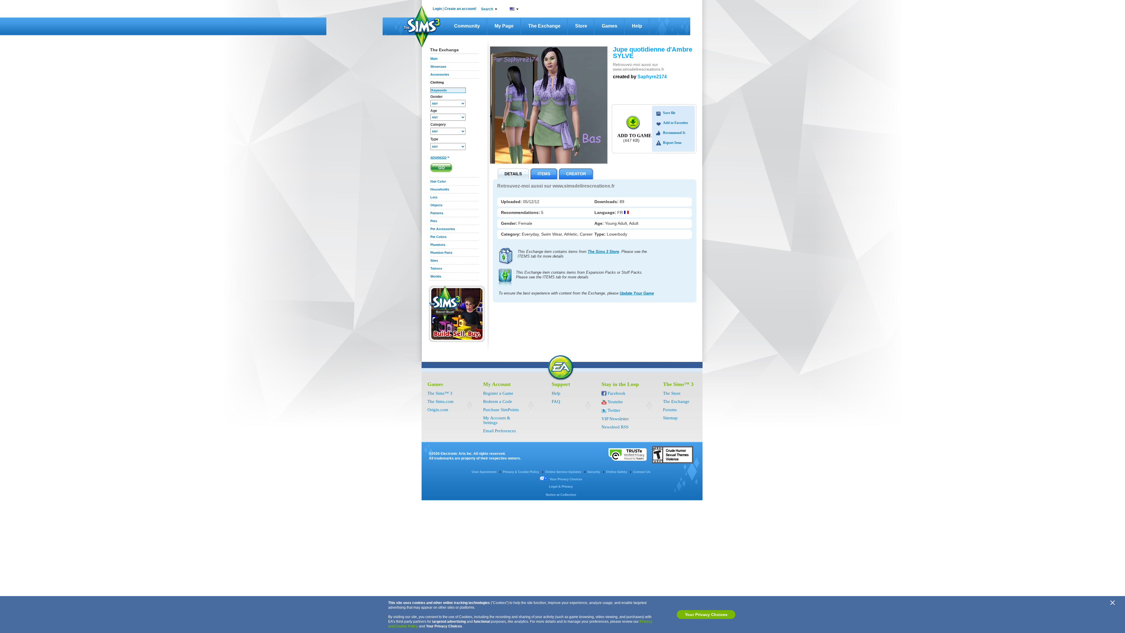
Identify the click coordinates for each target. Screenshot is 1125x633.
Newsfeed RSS (614, 427)
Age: (599, 223)
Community (467, 25)
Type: (600, 234)
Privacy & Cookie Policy (521, 472)
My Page (504, 25)
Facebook (616, 393)
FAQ (556, 401)
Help (637, 25)
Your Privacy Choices (706, 614)
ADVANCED (438, 157)
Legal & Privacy (561, 486)
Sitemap (670, 418)
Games (609, 25)
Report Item (672, 143)
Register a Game (498, 393)
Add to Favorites (675, 123)
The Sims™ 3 (439, 393)
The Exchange (544, 25)
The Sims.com (440, 401)
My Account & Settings (496, 420)
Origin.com (437, 409)
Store (581, 25)
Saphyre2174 (652, 76)
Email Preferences (499, 430)
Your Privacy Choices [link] (566, 479)
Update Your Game (637, 293)
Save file (669, 113)
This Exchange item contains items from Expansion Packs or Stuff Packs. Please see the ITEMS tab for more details (579, 274)
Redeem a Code (497, 401)
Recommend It (674, 133)
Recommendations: (521, 212)
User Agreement (484, 472)
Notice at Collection (561, 494)
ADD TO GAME (634, 135)
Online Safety (617, 472)
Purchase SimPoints (501, 409)
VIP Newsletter (615, 418)
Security (594, 472)
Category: (511, 234)
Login (437, 9)
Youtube (615, 401)
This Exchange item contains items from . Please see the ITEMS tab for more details (582, 253)
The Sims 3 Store (603, 251)
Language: (605, 212)
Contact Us (641, 472)
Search (487, 9)
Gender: (509, 223)
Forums (670, 409)
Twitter (614, 410)
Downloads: (607, 201)
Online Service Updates (563, 472)
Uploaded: (512, 201)
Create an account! (460, 9)
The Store (672, 393)
